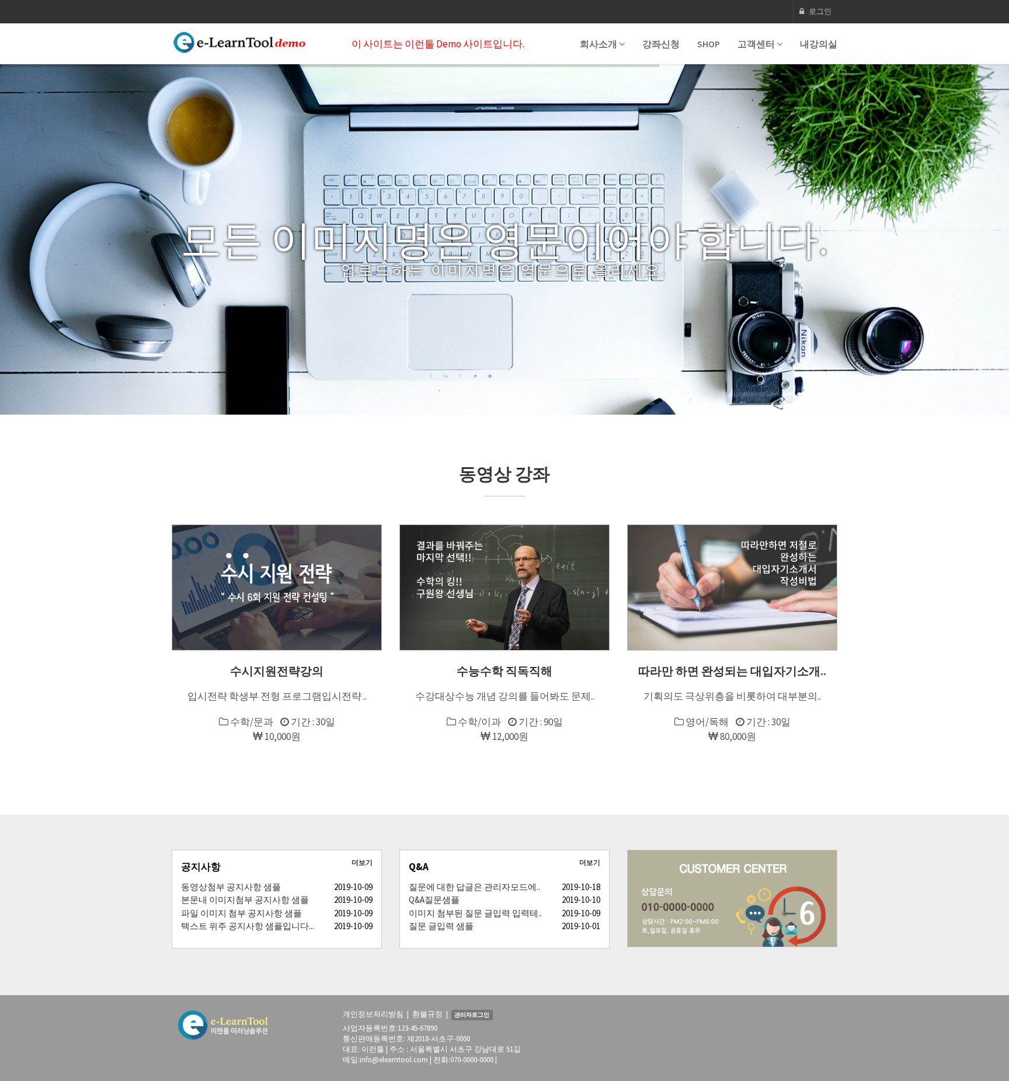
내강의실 (818, 44)
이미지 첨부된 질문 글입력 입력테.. (475, 913)
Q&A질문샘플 (434, 899)
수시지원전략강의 (276, 671)
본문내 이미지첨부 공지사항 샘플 (245, 899)
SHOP (708, 44)
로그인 (819, 11)
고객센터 (757, 44)
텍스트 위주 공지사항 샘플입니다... (247, 925)
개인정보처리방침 (373, 1014)
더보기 (362, 862)
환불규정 (427, 1014)
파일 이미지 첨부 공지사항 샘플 (241, 913)
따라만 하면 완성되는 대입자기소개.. (732, 671)
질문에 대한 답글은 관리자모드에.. (474, 886)
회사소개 (599, 44)
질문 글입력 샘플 (441, 925)
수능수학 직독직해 (504, 671)
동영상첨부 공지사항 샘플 (231, 886)
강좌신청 (661, 44)
